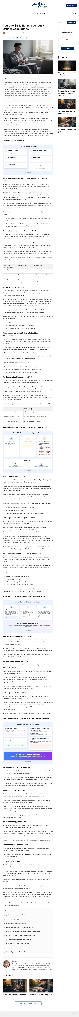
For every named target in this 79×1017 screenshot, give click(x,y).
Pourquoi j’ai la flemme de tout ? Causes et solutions (66, 93)
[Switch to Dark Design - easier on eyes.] (76, 13)
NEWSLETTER (71, 5)
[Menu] (3, 13)
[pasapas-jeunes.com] (39, 5)
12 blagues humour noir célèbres (67, 74)
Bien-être (36, 13)
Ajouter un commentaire (28, 1003)
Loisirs (42, 13)
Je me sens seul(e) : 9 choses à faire (14, 996)
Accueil (4, 18)
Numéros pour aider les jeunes (40, 995)
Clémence (10, 32)
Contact (64, 1014)
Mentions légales (72, 1014)
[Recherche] (73, 13)
